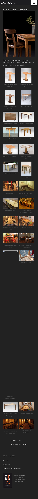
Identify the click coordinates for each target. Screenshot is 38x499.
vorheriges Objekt (20, 444)
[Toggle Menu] (34, 2)
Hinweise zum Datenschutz (12, 469)
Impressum (6, 465)
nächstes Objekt (18, 440)
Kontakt (5, 461)
